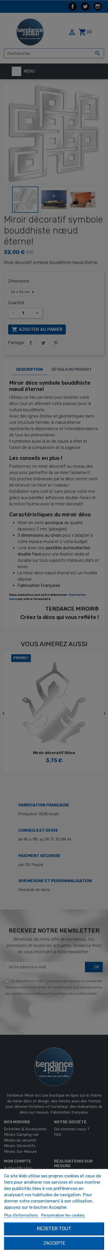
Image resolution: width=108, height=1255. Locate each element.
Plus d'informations (21, 1215)
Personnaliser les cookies (63, 1215)
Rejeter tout (54, 1228)
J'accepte (54, 1243)
